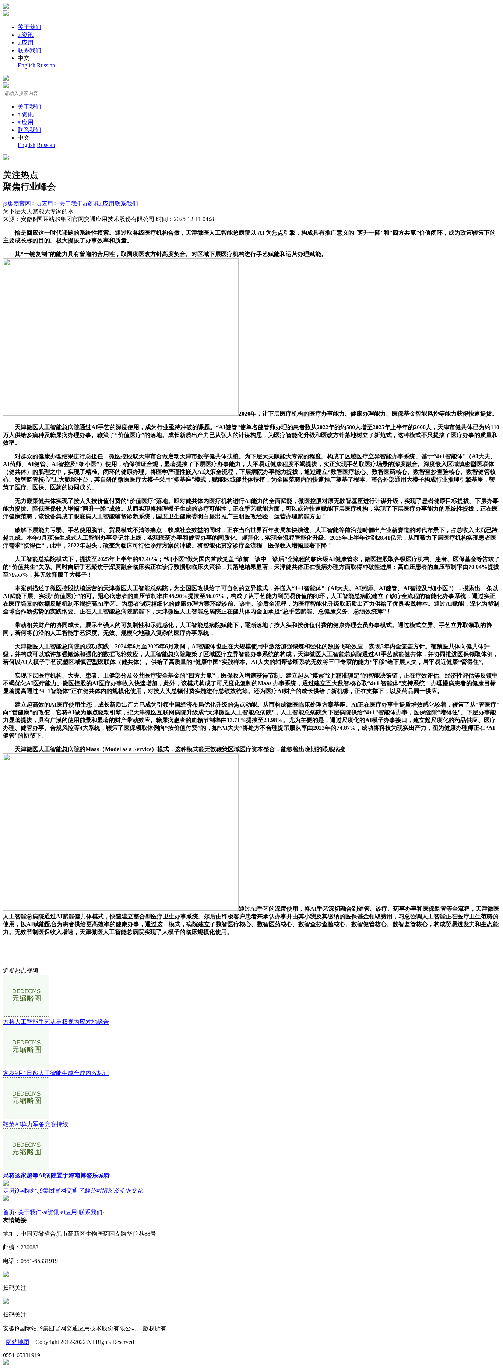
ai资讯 (26, 35)
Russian (46, 65)
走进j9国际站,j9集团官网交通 (73, 1190)
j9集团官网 (17, 203)
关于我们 (29, 27)
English (26, 65)
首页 (9, 1212)
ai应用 (26, 42)
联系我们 (29, 50)
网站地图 (17, 1342)
